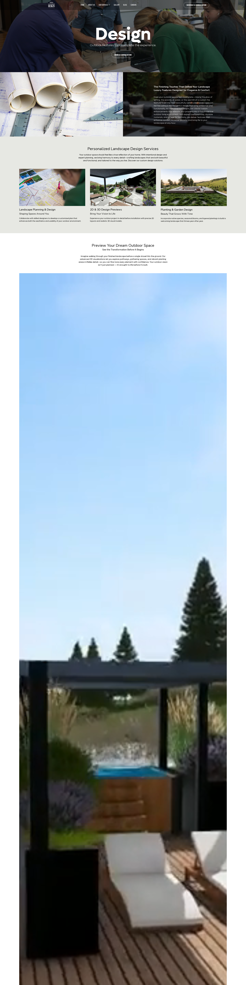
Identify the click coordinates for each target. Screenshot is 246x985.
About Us (91, 5)
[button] (104, 5)
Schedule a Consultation (196, 5)
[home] (51, 5)
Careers (133, 5)
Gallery (116, 5)
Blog (125, 5)
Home (82, 5)
